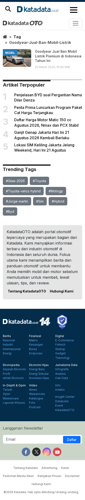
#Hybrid (58, 201)
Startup (60, 349)
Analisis (60, 373)
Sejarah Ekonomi (14, 369)
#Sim (40, 201)
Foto (32, 402)
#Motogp (56, 191)
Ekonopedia (11, 365)
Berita (7, 336)
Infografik (62, 369)
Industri (8, 344)
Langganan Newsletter (23, 428)
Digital (59, 336)
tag (17, 36)
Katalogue (36, 398)
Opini (6, 394)
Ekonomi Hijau (39, 365)
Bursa (33, 349)
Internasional (12, 349)
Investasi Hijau (39, 378)
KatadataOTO (64, 410)
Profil (6, 373)
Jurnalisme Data (66, 365)
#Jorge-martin (17, 201)
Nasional (9, 340)
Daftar (71, 440)
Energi (7, 353)
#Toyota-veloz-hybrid (23, 191)
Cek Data (61, 378)
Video (33, 385)
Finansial (35, 336)
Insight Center (65, 396)
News (33, 389)
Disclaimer (72, 476)
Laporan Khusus (14, 402)
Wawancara (11, 398)
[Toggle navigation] (75, 23)
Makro (33, 340)
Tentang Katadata (25, 468)
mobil (10, 53)
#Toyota (39, 181)
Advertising (49, 468)
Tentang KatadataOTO (27, 291)
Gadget (60, 353)
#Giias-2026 (15, 181)
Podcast (35, 407)
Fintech (60, 344)
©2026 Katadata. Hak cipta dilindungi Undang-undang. (41, 492)
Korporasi (35, 353)
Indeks (60, 389)
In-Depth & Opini (14, 385)
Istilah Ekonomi (13, 378)
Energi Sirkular (39, 373)
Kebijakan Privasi (49, 476)
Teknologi (62, 358)
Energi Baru (37, 369)
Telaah (7, 389)
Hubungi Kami (61, 291)
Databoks (62, 401)
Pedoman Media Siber (18, 476)
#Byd (10, 211)
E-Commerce (64, 340)
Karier (65, 468)
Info (58, 385)
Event (59, 405)
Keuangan (36, 344)
